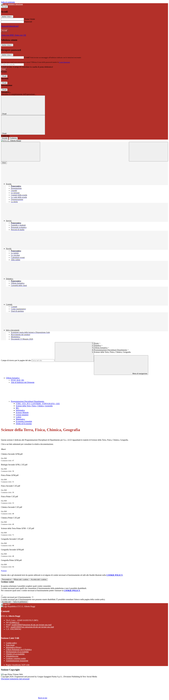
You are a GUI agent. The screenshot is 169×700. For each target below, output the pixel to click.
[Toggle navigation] (20, 151)
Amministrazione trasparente (17, 661)
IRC (17, 408)
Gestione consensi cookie (16, 658)
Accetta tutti (39, 579)
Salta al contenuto (8, 2)
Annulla (4, 138)
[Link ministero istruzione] (12, 4)
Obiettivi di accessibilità (15, 654)
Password (28, 22)
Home (96, 343)
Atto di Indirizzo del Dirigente (22, 382)
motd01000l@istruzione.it (31, 625)
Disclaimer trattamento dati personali (15, 679)
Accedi (4, 7)
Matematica (20, 419)
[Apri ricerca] (148, 151)
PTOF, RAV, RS (17, 380)
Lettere (18, 417)
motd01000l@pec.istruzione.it (32, 627)
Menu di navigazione (139, 374)
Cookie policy (11, 643)
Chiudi (4, 76)
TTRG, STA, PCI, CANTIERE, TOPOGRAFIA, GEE (38, 404)
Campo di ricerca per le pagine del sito (16, 360)
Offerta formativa (100, 348)
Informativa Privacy (13, 647)
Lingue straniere (22, 415)
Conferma (13, 138)
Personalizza (6, 579)
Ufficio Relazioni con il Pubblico (19, 649)
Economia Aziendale (24, 421)
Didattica (97, 345)
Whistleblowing (12, 656)
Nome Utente (29, 19)
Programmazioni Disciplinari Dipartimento (110, 350)
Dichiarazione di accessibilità (17, 652)
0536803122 (14, 622)
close (4, 163)
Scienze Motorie (22, 412)
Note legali (10, 645)
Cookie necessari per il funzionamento (16, 597)
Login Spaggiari (64, 62)
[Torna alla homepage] (84, 141)
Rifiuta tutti (21, 579)
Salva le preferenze (20, 602)
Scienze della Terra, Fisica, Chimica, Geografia (34, 406)
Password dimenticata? (10, 26)
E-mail (27, 57)
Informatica (20, 410)
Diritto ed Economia (24, 424)
